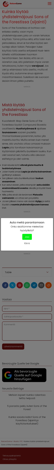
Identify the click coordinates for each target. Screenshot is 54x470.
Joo (27, 236)
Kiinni (27, 243)
